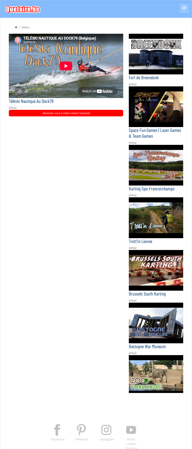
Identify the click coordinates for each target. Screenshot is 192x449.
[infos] (12, 107)
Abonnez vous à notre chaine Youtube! (66, 113)
